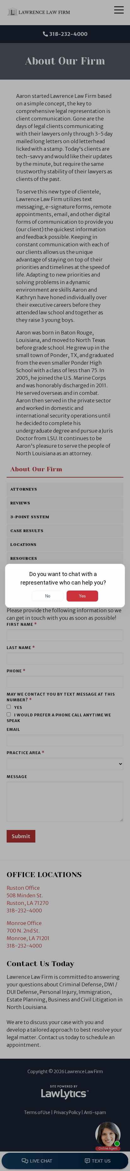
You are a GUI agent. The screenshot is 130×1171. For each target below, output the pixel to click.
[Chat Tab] (65, 585)
